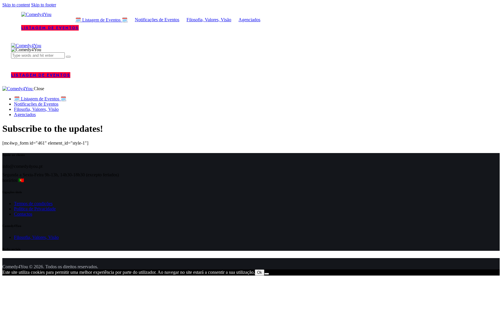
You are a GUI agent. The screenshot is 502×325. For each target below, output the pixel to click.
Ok (259, 272)
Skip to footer (43, 4)
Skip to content (16, 4)
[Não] (266, 274)
